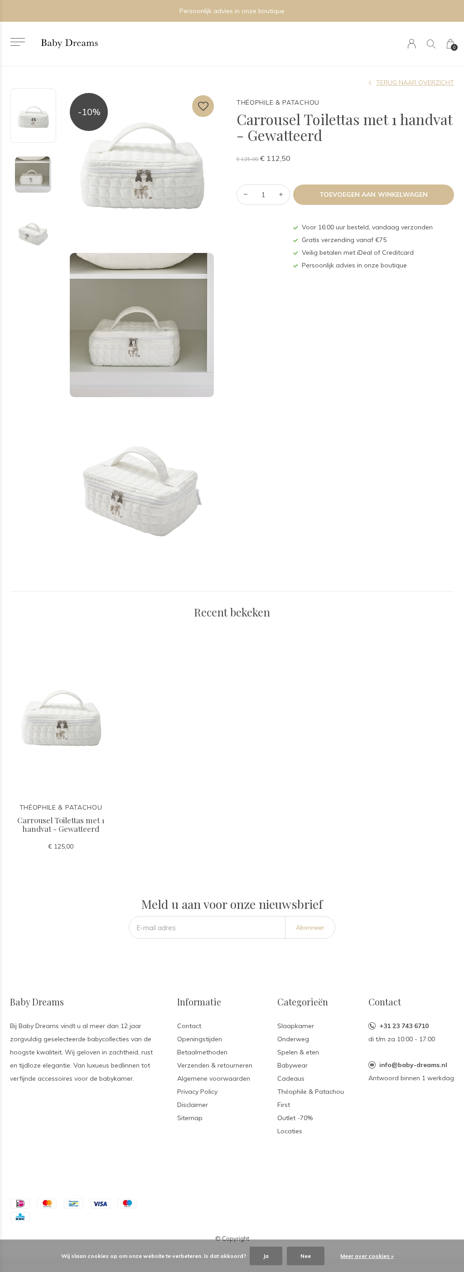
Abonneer (310, 927)
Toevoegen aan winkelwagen (373, 194)
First (283, 1105)
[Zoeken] (431, 44)
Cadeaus (290, 1078)
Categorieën (302, 1001)
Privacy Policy (197, 1092)
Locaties (289, 1131)
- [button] (246, 194)
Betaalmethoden (202, 1052)
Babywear (292, 1065)
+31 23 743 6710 (404, 1026)
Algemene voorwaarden (213, 1078)
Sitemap (190, 1118)
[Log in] (412, 44)
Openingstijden (199, 1039)
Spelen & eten (298, 1052)
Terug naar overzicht (415, 82)
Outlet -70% (295, 1118)
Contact (189, 1026)
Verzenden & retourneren (214, 1065)
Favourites (203, 106)
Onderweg (293, 1039)
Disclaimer (192, 1105)
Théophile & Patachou (310, 1092)
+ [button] (281, 194)
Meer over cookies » (367, 1256)
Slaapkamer (295, 1026)
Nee (305, 1256)
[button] (17, 42)
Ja (266, 1256)
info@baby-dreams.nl (413, 1065)
